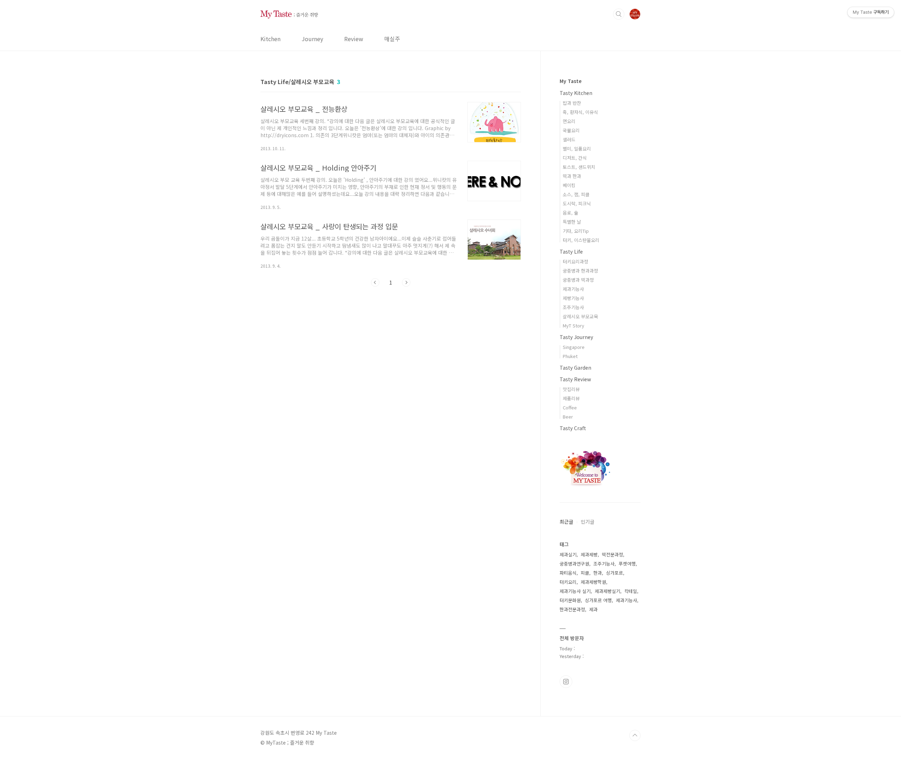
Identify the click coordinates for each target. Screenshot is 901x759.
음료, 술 (570, 212)
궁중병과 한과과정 (580, 270)
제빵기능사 (573, 298)
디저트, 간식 (575, 157)
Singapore (574, 347)
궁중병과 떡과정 (578, 279)
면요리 (569, 121)
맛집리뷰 (571, 389)
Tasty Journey (576, 336)
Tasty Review (575, 379)
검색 (618, 14)
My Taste (570, 80)
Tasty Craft (573, 428)
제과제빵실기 (607, 591)
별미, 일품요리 (577, 148)
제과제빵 (589, 554)
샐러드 (569, 139)
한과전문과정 (572, 609)
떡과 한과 (572, 176)
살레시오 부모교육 (580, 316)
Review (353, 38)
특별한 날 (572, 221)
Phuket (570, 356)
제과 (593, 609)
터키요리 (568, 582)
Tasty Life (571, 251)
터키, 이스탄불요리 (581, 240)
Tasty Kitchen (576, 92)
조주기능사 (573, 307)
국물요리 (571, 130)
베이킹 (569, 185)
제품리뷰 (571, 398)
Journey (312, 38)
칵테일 (630, 591)
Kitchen (270, 38)
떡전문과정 (612, 554)
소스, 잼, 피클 (576, 194)
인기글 (587, 521)
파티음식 (568, 572)
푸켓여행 (627, 563)
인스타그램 (566, 681)
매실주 (392, 38)
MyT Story (573, 325)
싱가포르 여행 (598, 600)
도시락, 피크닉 (577, 203)
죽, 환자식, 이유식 (580, 112)
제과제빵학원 (593, 582)
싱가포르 (614, 572)
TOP (635, 735)
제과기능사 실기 (575, 591)
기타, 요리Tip (576, 231)
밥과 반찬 (572, 103)
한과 (597, 572)
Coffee (570, 407)
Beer (568, 416)
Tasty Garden (575, 367)
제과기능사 (573, 289)
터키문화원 (570, 600)
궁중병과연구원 (574, 563)
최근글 (566, 521)
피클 (585, 572)
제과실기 (568, 554)
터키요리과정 (575, 261)
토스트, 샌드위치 (579, 167)
